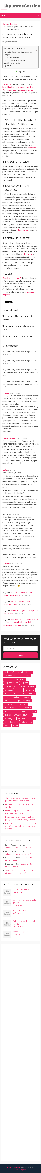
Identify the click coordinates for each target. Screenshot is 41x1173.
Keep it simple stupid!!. (12, 278)
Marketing (26, 701)
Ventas (7, 725)
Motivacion (9, 704)
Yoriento (6, 564)
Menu (3, 15)
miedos (15, 90)
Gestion (17, 693)
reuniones (27, 715)
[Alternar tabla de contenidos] (33, 49)
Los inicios (6, 84)
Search (20, 655)
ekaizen (5, 393)
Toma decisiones (11, 722)
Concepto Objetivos (21, 889)
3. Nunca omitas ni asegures (16, 60)
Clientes (28, 672)
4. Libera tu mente (12, 63)
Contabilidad (24, 676)
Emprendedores (11, 683)
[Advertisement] (20, 760)
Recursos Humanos (13, 715)
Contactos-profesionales (15, 679)
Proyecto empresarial (27, 711)
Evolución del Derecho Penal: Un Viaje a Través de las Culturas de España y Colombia (20, 826)
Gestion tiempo (29, 693)
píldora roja (27, 254)
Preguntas (6, 90)
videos (15, 725)
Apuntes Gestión (13, 1167)
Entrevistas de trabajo (26, 686)
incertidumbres (8, 87)
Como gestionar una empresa (17, 336)
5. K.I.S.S (8, 66)
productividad (10, 711)
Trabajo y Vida (26, 722)
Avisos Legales (20, 1170)
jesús (4, 470)
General (8, 693)
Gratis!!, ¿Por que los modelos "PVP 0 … (25, 922)
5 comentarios (11, 42)
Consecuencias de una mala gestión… (24, 901)
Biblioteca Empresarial (14, 672)
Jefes (7, 701)
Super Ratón (23, 230)
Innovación (25, 697)
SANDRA (9, 870)
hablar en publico (12, 697)
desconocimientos (25, 87)
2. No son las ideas (12, 57)
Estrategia (9, 690)
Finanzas (18, 690)
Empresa (24, 683)
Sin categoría (10, 718)
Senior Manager (9, 438)
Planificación (26, 708)
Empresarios (10, 686)
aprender (32, 148)
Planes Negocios (11, 708)
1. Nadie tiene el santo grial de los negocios (18, 53)
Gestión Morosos (20, 910)
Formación (29, 690)
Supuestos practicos (26, 718)
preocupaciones (26, 90)
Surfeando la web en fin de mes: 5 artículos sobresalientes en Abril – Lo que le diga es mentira (20, 622)
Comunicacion (11, 676)
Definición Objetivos (21, 932)
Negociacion (21, 704)
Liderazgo (16, 701)
